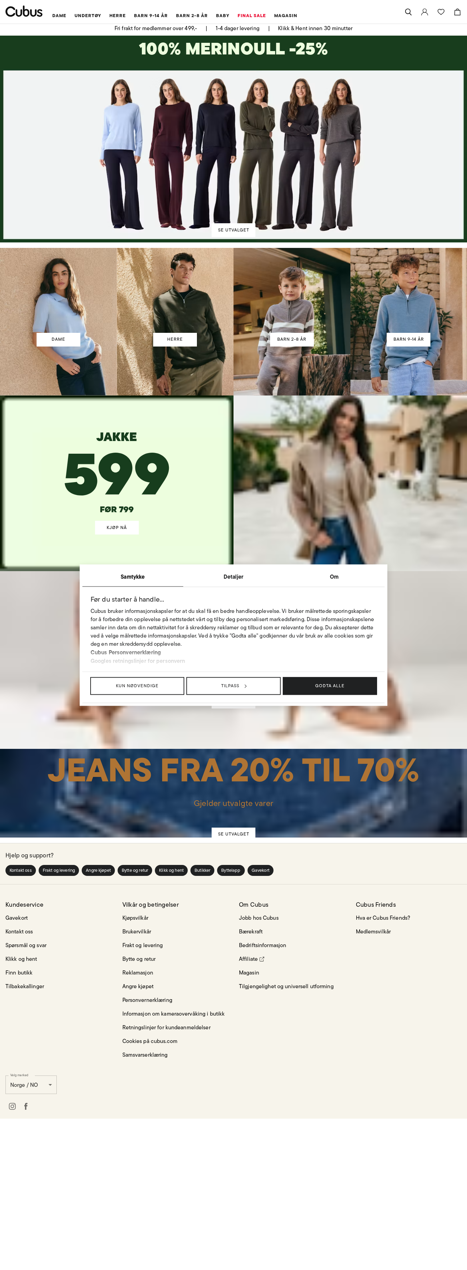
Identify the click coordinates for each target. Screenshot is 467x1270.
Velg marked (19, 1070)
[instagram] (12, 1102)
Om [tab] (334, 577)
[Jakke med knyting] (117, 462)
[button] (20, 866)
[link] (425, 12)
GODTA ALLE (330, 685)
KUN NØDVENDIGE (137, 685)
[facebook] (26, 1102)
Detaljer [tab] (233, 577)
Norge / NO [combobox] (24, 1081)
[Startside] (24, 11)
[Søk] (408, 12)
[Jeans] (233, 780)
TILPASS (230, 685)
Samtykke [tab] (133, 577)
